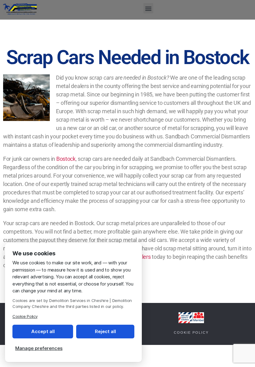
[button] (148, 8)
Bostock (66, 159)
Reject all (105, 331)
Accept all (43, 331)
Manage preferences (39, 348)
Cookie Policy (191, 332)
